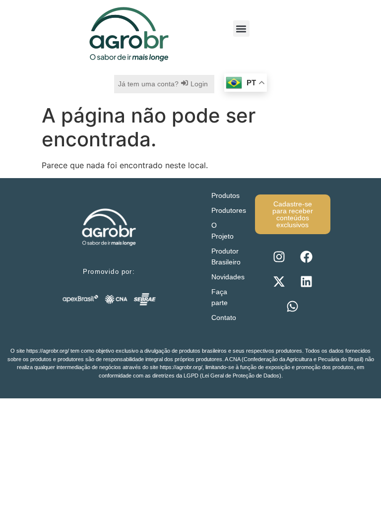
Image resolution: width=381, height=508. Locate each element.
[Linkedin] (306, 281)
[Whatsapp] (292, 306)
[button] (241, 28)
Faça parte (219, 297)
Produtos (225, 195)
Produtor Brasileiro (226, 256)
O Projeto (222, 230)
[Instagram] (278, 256)
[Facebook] (306, 256)
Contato (223, 317)
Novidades (228, 277)
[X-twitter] (278, 281)
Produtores (228, 210)
